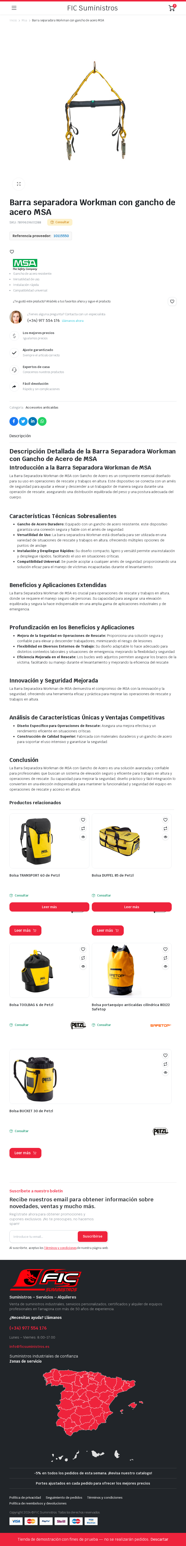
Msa (24, 20)
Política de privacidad (25, 1497)
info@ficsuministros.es (29, 1346)
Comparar (83, 828)
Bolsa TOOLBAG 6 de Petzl (31, 1005)
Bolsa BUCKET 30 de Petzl (31, 1111)
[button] (19, 184)
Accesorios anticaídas (42, 407)
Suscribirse (92, 1236)
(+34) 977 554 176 (28, 1328)
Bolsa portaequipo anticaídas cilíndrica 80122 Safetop (131, 1007)
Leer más (49, 907)
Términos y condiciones (60, 1248)
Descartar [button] (159, 1539)
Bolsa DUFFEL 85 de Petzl (113, 875)
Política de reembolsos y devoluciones (38, 1503)
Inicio (13, 20)
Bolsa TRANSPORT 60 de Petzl (34, 875)
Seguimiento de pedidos (64, 1497)
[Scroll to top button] (178, 1524)
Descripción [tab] (20, 435)
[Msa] (25, 265)
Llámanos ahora (73, 321)
